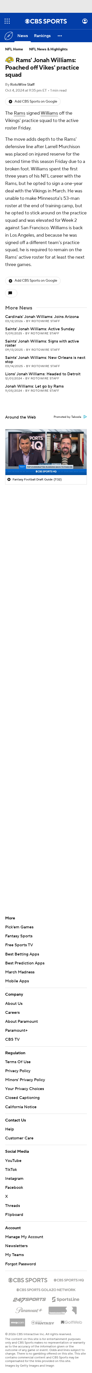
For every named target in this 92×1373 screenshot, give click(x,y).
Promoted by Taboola (67, 417)
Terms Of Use (18, 1061)
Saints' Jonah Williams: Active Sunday (40, 329)
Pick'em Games (19, 927)
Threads (12, 1205)
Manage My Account (24, 1236)
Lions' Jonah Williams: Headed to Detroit (42, 374)
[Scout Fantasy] (43, 1322)
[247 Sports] (29, 1298)
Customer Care (19, 1138)
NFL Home (14, 49)
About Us (13, 1003)
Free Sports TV (19, 945)
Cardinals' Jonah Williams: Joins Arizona (42, 316)
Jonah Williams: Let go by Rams (34, 386)
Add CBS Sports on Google (36, 101)
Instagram (14, 1178)
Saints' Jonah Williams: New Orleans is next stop (45, 359)
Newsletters (16, 1245)
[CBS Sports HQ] (69, 1279)
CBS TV (12, 1039)
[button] (7, 21)
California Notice (21, 1107)
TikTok (11, 1169)
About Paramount (21, 1021)
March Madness (19, 972)
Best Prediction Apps (24, 963)
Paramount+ (16, 1030)
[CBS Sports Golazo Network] (46, 1289)
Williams (49, 113)
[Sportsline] (65, 1298)
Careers (12, 1012)
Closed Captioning (22, 1097)
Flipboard (14, 1214)
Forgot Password (20, 1264)
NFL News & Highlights (48, 49)
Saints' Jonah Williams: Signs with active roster (42, 343)
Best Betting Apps (22, 954)
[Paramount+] (29, 1309)
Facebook (14, 1187)
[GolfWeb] (71, 1322)
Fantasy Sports (18, 936)
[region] (46, 452)
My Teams (14, 1254)
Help (9, 1129)
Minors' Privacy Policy (25, 1079)
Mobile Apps (17, 981)
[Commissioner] (63, 1308)
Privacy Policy (17, 1070)
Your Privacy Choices (24, 1088)
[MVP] (17, 1320)
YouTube (13, 1160)
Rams (19, 113)
